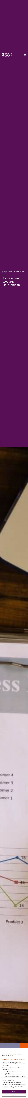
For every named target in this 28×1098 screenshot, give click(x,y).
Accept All (14, 1091)
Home (3, 1053)
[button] (25, 55)
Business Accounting (11, 1053)
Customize (14, 1095)
